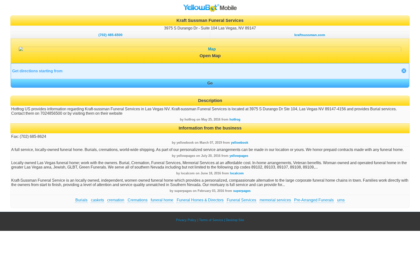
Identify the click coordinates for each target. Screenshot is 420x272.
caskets (97, 200)
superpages (242, 191)
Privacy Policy (186, 220)
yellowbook (239, 142)
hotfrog (234, 119)
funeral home (162, 200)
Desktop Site (235, 220)
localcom (237, 173)
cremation (115, 200)
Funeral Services (241, 200)
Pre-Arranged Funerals (314, 200)
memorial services (275, 200)
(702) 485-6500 (110, 35)
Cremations (138, 200)
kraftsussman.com (309, 35)
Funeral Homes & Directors (200, 200)
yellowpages (238, 156)
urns (341, 200)
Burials (81, 200)
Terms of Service (211, 220)
